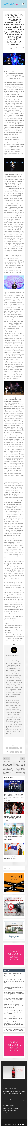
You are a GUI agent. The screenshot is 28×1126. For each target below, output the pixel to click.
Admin (10, 47)
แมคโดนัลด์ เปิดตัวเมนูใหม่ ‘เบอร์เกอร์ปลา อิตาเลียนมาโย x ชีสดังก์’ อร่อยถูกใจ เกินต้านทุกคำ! (14, 981)
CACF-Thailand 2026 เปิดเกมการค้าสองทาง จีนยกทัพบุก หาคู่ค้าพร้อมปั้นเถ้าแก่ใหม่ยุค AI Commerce (13, 987)
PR (11, 48)
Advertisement (7, 1124)
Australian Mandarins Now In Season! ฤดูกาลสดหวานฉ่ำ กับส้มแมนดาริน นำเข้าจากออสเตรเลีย (14, 1006)
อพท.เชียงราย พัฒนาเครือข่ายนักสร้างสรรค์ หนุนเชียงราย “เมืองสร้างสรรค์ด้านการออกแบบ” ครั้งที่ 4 (13, 1012)
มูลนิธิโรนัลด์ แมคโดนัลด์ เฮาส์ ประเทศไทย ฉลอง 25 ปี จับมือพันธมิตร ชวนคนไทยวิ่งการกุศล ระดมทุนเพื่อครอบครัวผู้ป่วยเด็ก (14, 993)
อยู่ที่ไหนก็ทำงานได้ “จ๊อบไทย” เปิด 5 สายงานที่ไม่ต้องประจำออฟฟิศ (13, 857)
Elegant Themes (13, 1120)
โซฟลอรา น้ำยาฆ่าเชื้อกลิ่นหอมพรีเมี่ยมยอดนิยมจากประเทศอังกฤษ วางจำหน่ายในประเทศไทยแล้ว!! (14, 838)
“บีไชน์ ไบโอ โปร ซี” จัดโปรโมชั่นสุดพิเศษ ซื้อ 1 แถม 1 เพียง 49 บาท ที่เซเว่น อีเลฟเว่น (13, 1030)
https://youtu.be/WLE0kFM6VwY (11, 578)
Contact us (14, 1124)
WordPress (14, 1122)
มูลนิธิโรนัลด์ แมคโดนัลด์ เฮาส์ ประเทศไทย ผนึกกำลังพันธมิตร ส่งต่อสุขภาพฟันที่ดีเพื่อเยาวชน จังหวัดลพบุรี (13, 1000)
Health (21, 47)
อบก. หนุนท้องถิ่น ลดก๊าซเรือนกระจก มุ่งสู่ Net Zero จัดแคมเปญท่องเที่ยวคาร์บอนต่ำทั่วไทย (14, 975)
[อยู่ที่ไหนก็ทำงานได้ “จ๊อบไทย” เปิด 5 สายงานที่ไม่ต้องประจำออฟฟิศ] (14, 849)
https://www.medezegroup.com (11, 620)
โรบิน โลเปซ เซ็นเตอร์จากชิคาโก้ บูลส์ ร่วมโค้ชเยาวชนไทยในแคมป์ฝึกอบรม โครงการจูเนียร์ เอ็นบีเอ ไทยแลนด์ (13, 817)
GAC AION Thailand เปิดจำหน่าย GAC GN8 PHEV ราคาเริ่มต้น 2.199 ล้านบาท (13, 1017)
